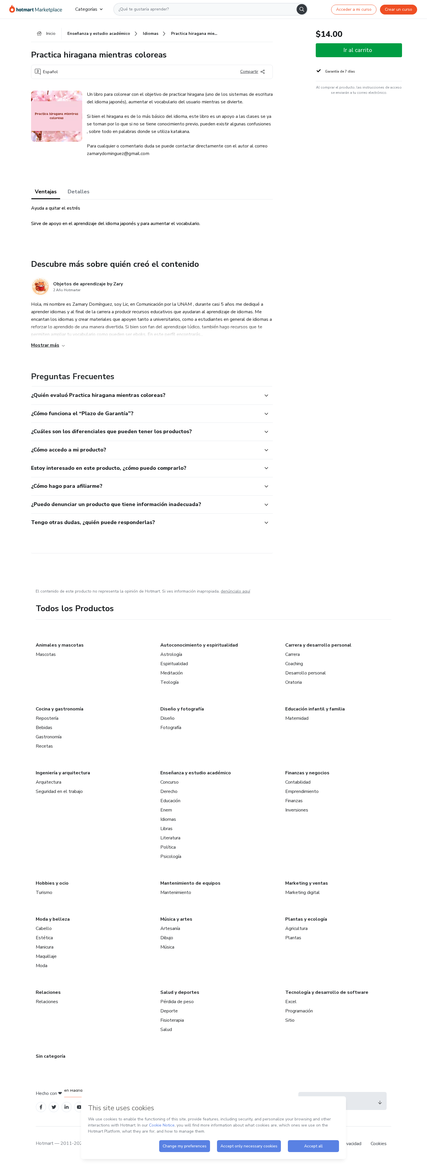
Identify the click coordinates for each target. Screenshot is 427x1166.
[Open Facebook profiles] (41, 1107)
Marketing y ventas (306, 883)
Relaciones (48, 992)
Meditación (171, 673)
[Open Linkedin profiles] (66, 1107)
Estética (44, 938)
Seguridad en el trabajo (59, 791)
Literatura (170, 838)
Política (168, 847)
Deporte (169, 1011)
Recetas (44, 746)
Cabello (44, 928)
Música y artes (176, 919)
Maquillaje (46, 956)
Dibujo (166, 938)
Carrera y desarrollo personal (318, 645)
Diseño (167, 718)
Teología (169, 682)
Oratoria (293, 682)
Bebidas (44, 727)
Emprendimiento (302, 791)
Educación (170, 801)
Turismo (44, 892)
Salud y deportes (179, 992)
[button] (145, 395)
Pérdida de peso (177, 1001)
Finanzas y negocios (307, 773)
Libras (166, 828)
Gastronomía (49, 737)
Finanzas (294, 801)
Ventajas (46, 191)
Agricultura (296, 928)
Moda (41, 965)
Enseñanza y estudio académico (195, 773)
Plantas (293, 938)
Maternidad (296, 718)
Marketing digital (302, 892)
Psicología (170, 856)
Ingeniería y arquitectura (63, 773)
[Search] (302, 9)
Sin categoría (50, 1056)
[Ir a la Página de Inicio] (37, 9)
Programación (299, 1011)
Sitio (290, 1020)
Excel (291, 1001)
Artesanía (170, 928)
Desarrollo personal (305, 673)
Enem (166, 810)
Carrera (292, 654)
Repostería (47, 718)
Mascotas (46, 654)
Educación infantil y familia (315, 709)
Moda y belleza (53, 919)
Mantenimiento (175, 892)
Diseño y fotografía (182, 709)
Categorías (86, 9)
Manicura (44, 947)
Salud (166, 1029)
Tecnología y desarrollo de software (326, 992)
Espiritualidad (174, 664)
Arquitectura (48, 782)
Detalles (78, 191)
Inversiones (296, 810)
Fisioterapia (172, 1020)
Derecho (168, 791)
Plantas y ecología (306, 919)
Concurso (169, 782)
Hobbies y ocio (52, 883)
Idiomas (168, 819)
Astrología (171, 654)
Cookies (379, 1143)
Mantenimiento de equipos (190, 883)
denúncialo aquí (235, 591)
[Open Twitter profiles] (53, 1107)
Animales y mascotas (60, 645)
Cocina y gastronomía (59, 709)
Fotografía (170, 727)
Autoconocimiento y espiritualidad (199, 645)
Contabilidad (298, 782)
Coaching (294, 664)
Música (167, 947)
